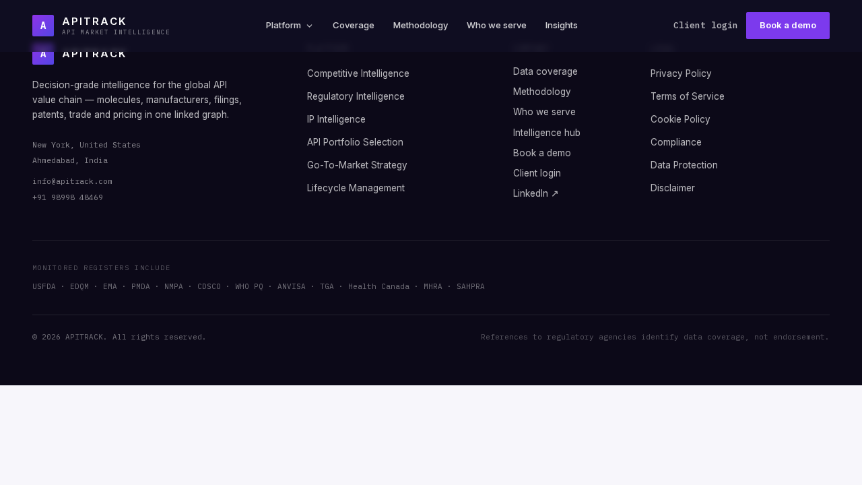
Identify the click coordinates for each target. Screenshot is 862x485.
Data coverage (545, 71)
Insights (561, 25)
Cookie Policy (680, 119)
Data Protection (684, 165)
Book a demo (788, 25)
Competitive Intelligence (358, 73)
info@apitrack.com (72, 181)
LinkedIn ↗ (536, 193)
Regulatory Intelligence (356, 96)
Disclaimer (673, 188)
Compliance (676, 142)
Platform (283, 25)
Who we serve (497, 25)
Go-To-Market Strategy (357, 165)
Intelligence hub (547, 132)
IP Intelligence (336, 119)
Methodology (420, 25)
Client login (705, 25)
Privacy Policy (681, 73)
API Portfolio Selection (355, 142)
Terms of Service (688, 96)
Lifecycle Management (356, 188)
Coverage (353, 25)
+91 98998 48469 (67, 197)
